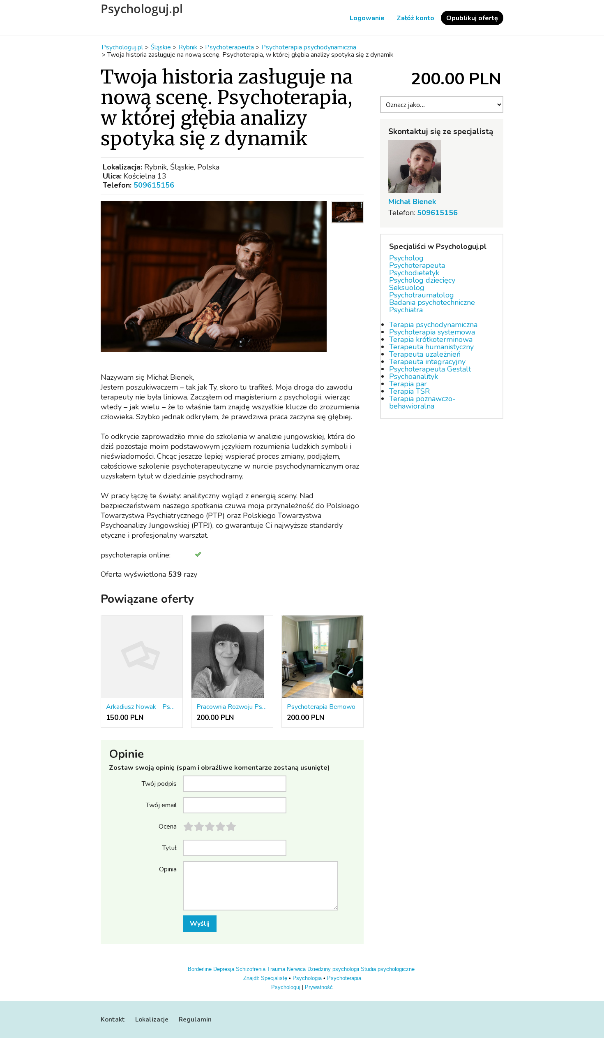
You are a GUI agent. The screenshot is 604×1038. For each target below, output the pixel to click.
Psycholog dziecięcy (422, 280)
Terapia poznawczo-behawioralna (422, 402)
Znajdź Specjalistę (265, 978)
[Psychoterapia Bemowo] (322, 656)
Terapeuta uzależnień (425, 354)
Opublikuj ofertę (472, 18)
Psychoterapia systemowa (432, 332)
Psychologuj (285, 987)
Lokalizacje (151, 1019)
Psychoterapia (344, 978)
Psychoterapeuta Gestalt (430, 369)
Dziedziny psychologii (333, 969)
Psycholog (406, 258)
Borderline (200, 969)
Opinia (168, 869)
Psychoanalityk (413, 376)
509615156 (154, 185)
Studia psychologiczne (388, 969)
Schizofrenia (250, 969)
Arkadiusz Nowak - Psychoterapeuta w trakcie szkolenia (142, 707)
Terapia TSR (409, 391)
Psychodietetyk (414, 273)
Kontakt (113, 1019)
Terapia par (408, 384)
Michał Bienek (412, 202)
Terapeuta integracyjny (427, 362)
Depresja (223, 969)
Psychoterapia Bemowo (321, 707)
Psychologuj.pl (142, 8)
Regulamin (195, 1019)
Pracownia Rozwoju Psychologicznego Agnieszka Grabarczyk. (232, 707)
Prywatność (319, 987)
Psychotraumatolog (421, 295)
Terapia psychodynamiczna (433, 325)
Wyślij (200, 923)
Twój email (161, 805)
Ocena (168, 826)
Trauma (276, 969)
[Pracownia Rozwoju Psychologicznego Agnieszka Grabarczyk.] (232, 656)
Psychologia (307, 978)
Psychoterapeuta (417, 265)
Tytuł (169, 847)
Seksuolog (406, 288)
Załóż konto (415, 18)
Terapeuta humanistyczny (431, 347)
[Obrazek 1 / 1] (214, 276)
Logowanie (367, 18)
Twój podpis (159, 783)
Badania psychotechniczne (432, 302)
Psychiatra (406, 310)
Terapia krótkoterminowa (431, 339)
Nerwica (296, 969)
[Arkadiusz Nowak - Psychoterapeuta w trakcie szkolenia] (141, 656)
